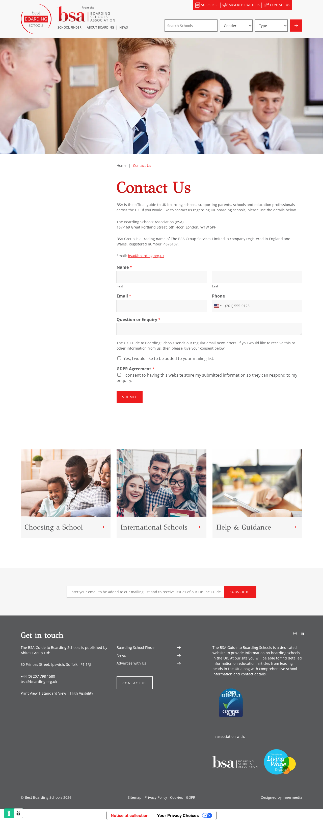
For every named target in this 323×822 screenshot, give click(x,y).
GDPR (190, 797)
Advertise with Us (131, 663)
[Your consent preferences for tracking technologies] (18, 813)
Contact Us (134, 683)
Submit (129, 397)
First (120, 286)
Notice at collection (130, 815)
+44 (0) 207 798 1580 (38, 676)
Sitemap (135, 797)
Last (215, 286)
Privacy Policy (156, 797)
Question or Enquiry (138, 319)
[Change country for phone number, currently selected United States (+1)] (217, 306)
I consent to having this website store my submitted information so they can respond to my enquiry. (207, 377)
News (121, 655)
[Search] (297, 5)
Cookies (176, 797)
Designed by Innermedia (281, 797)
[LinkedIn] (302, 633)
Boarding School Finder (136, 647)
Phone (218, 296)
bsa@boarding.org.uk (146, 255)
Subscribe (240, 591)
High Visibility (81, 693)
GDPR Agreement (135, 369)
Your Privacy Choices (178, 815)
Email (124, 296)
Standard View (54, 693)
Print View (29, 693)
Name (124, 267)
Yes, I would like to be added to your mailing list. (168, 358)
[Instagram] (295, 633)
